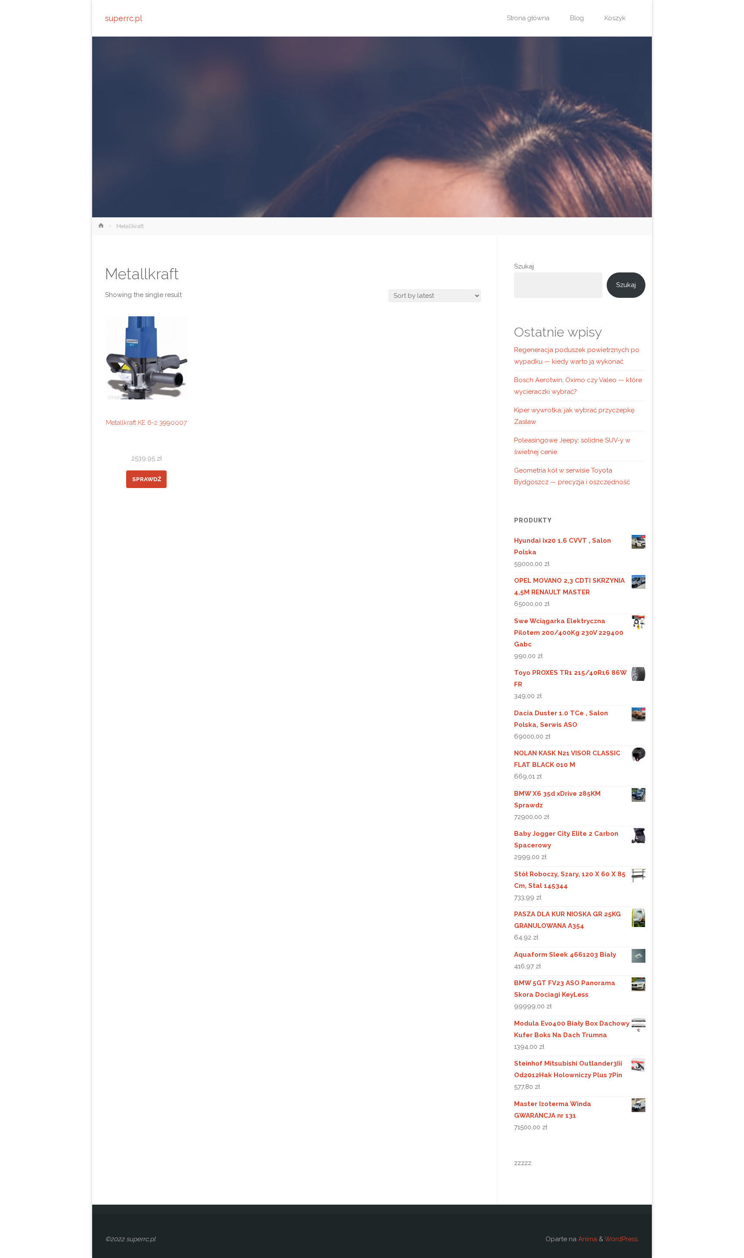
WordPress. (621, 1239)
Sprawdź (146, 479)
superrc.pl (123, 18)
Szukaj (524, 266)
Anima (587, 1239)
